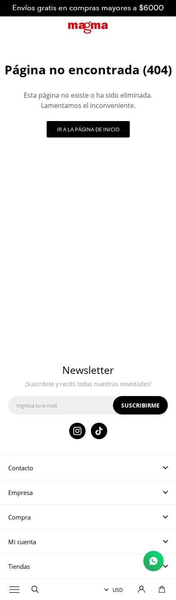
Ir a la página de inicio (88, 129)
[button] (35, 589)
